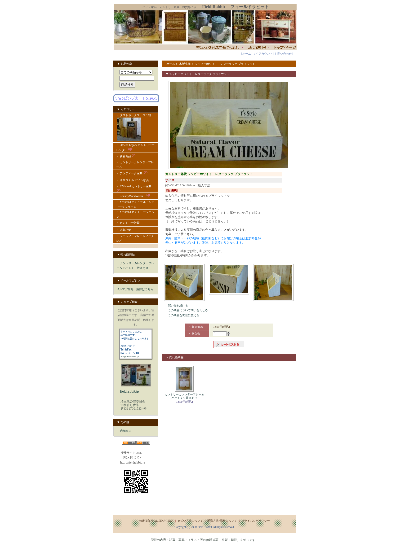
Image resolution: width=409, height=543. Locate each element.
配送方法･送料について (222, 520)
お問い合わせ (283, 53)
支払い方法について (190, 520)
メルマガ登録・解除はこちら (134, 289)
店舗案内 (125, 431)
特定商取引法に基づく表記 (156, 520)
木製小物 (185, 64)
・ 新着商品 (123, 156)
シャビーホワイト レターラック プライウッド (225, 64)
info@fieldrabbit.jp (129, 356)
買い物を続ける (178, 305)
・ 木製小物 (123, 230)
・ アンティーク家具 (129, 173)
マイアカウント (263, 53)
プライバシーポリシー (255, 520)
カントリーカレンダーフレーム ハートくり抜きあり (184, 396)
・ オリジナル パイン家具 (132, 180)
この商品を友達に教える (183, 315)
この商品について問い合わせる (188, 310)
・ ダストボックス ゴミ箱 (133, 115)
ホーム (246, 53)
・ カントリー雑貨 (128, 222)
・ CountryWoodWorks (131, 196)
